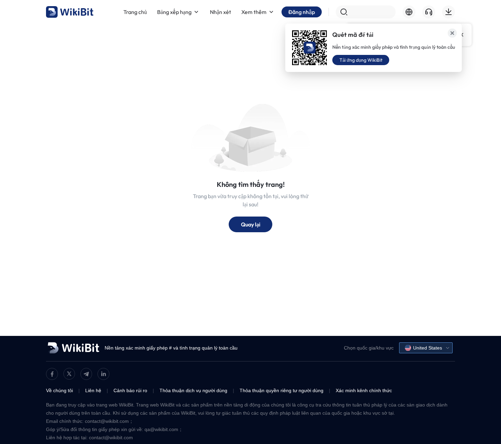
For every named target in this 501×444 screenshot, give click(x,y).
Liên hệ (93, 390)
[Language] (409, 11)
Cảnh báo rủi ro (130, 390)
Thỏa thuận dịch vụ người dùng (193, 390)
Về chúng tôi (59, 390)
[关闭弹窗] (452, 33)
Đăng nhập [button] (301, 12)
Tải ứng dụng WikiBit (360, 60)
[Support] (428, 11)
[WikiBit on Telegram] (86, 374)
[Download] (448, 11)
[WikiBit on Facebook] (52, 374)
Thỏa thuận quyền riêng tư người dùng (281, 390)
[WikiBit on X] (69, 374)
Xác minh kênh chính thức (364, 390)
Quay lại (250, 224)
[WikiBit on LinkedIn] (103, 374)
